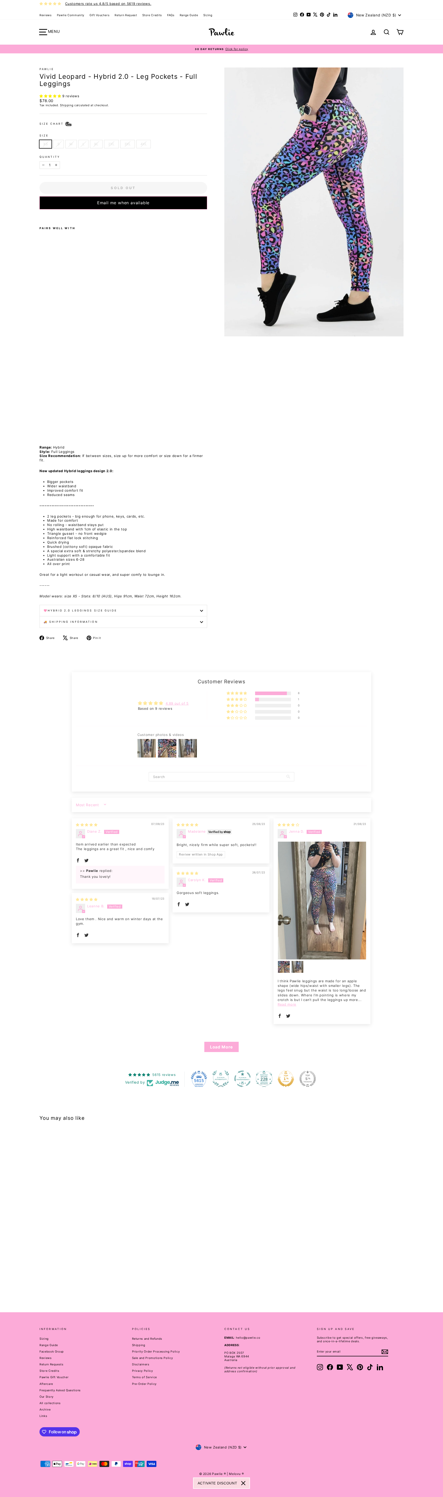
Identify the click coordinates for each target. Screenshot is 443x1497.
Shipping (66, 105)
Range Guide (189, 15)
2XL (111, 144)
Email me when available (123, 202)
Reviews (45, 15)
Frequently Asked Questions (60, 1390)
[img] (86, 825)
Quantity (49, 157)
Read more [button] (287, 1004)
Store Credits (152, 15)
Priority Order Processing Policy (156, 1351)
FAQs (171, 15)
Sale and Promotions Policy (152, 1358)
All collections (50, 1403)
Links (43, 1416)
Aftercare (46, 1384)
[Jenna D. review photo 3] (297, 967)
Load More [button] (221, 1046)
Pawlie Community (70, 15)
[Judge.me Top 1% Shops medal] (286, 1079)
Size (43, 135)
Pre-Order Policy (144, 1384)
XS (45, 144)
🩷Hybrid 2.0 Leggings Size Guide (80, 610)
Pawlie (46, 69)
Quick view (83, 1259)
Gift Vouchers (99, 15)
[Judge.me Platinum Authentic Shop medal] (221, 1079)
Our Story (46, 1396)
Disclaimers (140, 1364)
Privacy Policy (142, 1371)
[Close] (243, 1483)
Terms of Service (144, 1377)
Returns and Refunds (147, 1338)
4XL (143, 144)
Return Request (126, 15)
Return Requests (51, 1364)
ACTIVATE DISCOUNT (217, 1483)
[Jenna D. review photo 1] (322, 900)
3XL (127, 144)
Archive (45, 1409)
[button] (50, 96)
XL (96, 144)
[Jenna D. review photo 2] (284, 967)
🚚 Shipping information (71, 622)
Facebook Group (51, 1351)
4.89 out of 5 (177, 703)
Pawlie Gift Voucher (53, 1377)
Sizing (208, 15)
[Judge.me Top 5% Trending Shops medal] (307, 1079)
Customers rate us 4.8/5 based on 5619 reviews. (108, 4)
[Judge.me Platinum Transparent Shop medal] (242, 1079)
